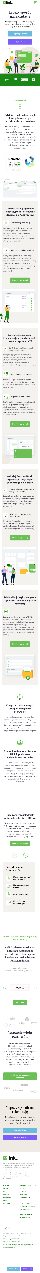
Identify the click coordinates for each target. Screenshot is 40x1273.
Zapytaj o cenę (27, 1269)
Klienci (5, 1200)
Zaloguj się (7, 1197)
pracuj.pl (23, 1191)
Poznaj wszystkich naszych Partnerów (20, 1076)
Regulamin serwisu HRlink (11, 1236)
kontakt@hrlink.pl (26, 1217)
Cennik (5, 1188)
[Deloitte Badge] (20, 174)
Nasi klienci (20, 1002)
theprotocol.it (25, 1197)
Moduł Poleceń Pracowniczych (19, 902)
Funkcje (6, 1185)
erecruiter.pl (24, 1194)
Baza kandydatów (20, 894)
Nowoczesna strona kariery (21, 886)
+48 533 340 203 (26, 1214)
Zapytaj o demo (13, 1269)
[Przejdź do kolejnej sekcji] (20, 106)
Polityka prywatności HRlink (12, 1239)
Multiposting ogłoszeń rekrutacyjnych (22, 878)
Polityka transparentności (11, 1242)
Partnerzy (6, 1203)
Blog (5, 1191)
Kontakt (6, 1194)
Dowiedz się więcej (20, 280)
